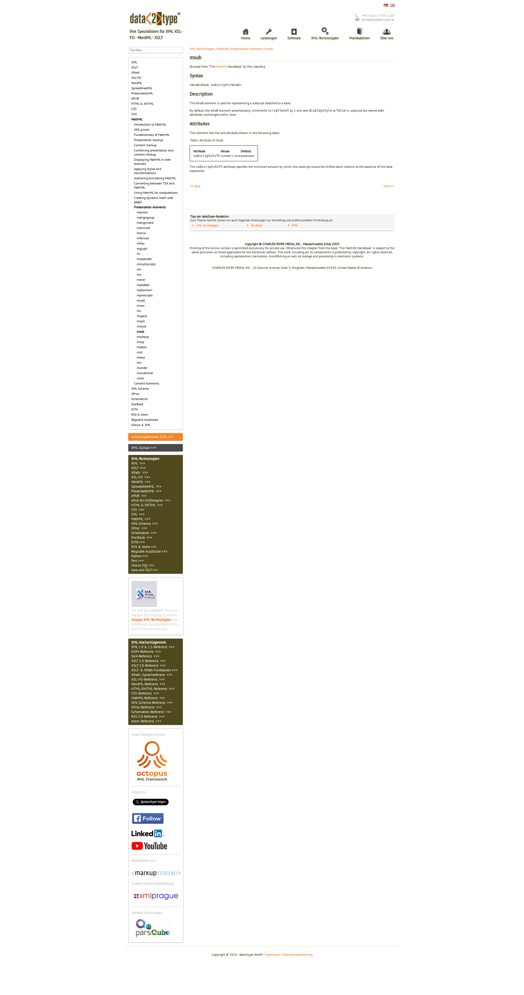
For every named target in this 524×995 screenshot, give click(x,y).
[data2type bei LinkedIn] (148, 836)
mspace (142, 316)
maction (142, 212)
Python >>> (139, 556)
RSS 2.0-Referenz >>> (148, 716)
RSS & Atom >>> (144, 546)
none (140, 378)
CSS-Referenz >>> (145, 693)
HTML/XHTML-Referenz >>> (153, 688)
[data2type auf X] (151, 806)
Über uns (386, 38)
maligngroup (145, 217)
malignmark (145, 223)
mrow (141, 305)
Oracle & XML (141, 425)
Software (294, 38)
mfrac (141, 243)
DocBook (137, 404)
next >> (388, 186)
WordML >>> (141, 481)
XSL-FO (136, 78)
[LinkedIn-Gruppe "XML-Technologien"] (144, 605)
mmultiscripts (146, 264)
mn (139, 269)
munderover (145, 373)
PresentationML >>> (146, 491)
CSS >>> (137, 509)
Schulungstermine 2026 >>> (152, 436)
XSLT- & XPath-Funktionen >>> (154, 670)
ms (139, 311)
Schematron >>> (144, 533)
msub (140, 331)
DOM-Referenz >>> (146, 651)
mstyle (141, 326)
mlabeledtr (144, 259)
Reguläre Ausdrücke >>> (149, 551)
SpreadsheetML (141, 88)
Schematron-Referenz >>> (151, 712)
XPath (135, 72)
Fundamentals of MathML (151, 135)
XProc (135, 394)
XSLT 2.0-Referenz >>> (148, 665)
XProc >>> (139, 528)
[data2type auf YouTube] (149, 848)
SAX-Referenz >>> (145, 656)
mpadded (143, 285)
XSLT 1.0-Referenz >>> (148, 661)
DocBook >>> (141, 537)
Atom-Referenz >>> (146, 721)
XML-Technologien (325, 38)
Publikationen (359, 38)
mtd (139, 352)
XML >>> (138, 463)
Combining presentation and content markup (153, 152)
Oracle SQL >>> (142, 565)
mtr (139, 363)
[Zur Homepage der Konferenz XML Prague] (156, 900)
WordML (136, 83)
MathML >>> (140, 519)
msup (140, 342)
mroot (141, 300)
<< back (195, 186)
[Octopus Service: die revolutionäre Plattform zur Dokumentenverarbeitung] (152, 780)
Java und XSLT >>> (144, 570)
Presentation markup (148, 140)
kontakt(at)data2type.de (377, 19)
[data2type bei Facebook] (148, 823)
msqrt (141, 321)
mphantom (144, 290)
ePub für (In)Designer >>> (151, 500)
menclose (143, 228)
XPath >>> (139, 472)
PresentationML (142, 93)
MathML (136, 119)
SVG (134, 114)
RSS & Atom (139, 414)
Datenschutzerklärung (297, 954)
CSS (133, 109)
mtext (141, 357)
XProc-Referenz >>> (146, 707)
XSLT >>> (138, 468)
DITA (134, 409)
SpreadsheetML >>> (146, 486)
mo (139, 274)
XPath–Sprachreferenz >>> (151, 674)
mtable (142, 347)
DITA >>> (138, 542)
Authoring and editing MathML (155, 178)
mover (141, 280)
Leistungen (269, 38)
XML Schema (140, 388)
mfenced (143, 238)
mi (138, 254)
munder (142, 368)
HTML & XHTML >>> (147, 505)
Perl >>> (137, 560)
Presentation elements (150, 207)
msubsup (143, 337)
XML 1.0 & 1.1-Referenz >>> (153, 647)
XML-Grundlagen (207, 225)
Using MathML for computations (156, 192)
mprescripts (145, 295)
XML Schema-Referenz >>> (152, 702)
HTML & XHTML (142, 104)
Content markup (145, 145)
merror (141, 233)
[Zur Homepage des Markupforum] (156, 875)
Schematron (139, 399)
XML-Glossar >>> (143, 447)
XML (134, 62)
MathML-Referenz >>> (148, 698)
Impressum (272, 954)
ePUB (135, 98)
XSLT (134, 67)
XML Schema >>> (144, 523)
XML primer (142, 129)
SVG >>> (138, 514)
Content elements (146, 383)
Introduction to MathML (150, 124)
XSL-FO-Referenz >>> (148, 679)
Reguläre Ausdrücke (144, 420)
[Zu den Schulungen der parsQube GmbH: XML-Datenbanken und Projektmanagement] (155, 936)
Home (245, 38)
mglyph (142, 248)
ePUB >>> (139, 495)
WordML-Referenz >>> (148, 684)
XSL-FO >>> (140, 477)
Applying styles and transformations (147, 171)
